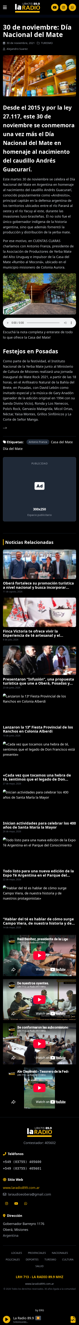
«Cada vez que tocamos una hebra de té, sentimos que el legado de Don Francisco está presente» (37, 779)
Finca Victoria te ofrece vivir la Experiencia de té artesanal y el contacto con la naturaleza (31, 635)
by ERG (39, 1310)
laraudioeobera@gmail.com (29, 1194)
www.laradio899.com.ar (21, 1187)
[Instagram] (54, 7)
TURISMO (47, 43)
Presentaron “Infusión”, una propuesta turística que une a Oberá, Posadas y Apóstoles (38, 683)
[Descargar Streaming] (73, 1319)
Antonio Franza (38, 442)
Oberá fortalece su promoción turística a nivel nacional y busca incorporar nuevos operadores (38, 587)
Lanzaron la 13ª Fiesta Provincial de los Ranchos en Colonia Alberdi (38, 729)
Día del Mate (13, 448)
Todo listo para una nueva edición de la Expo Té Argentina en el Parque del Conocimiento (38, 875)
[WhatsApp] (72, 7)
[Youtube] (16, 1203)
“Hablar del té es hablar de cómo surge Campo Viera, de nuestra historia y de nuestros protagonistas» (38, 923)
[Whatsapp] (25, 1203)
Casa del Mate (62, 442)
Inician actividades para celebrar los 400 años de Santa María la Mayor (39, 825)
